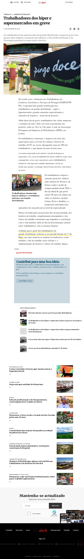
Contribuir (28, 556)
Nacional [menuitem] (19, 530)
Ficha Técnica (37, 556)
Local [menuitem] (28, 530)
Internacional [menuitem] (55, 530)
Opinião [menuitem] (67, 530)
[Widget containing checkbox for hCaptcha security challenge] (42, 513)
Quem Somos (47, 556)
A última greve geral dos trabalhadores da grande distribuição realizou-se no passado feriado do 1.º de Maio (45, 234)
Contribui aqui (25, 281)
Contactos (56, 556)
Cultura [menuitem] (76, 530)
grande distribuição (24, 253)
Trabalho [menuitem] (8, 530)
